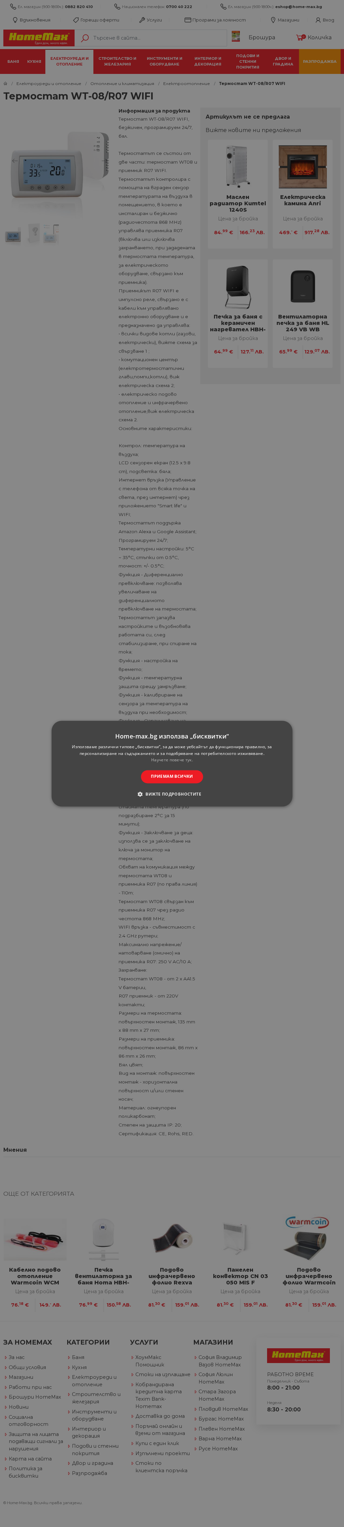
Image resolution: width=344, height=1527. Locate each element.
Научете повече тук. (172, 760)
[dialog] (172, 763)
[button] (172, 794)
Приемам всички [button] (172, 776)
